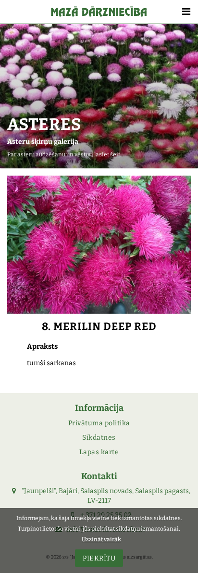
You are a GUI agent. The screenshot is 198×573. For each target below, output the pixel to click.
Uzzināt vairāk (101, 539)
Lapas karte (99, 452)
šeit (115, 154)
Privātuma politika (99, 423)
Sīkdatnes (99, 437)
